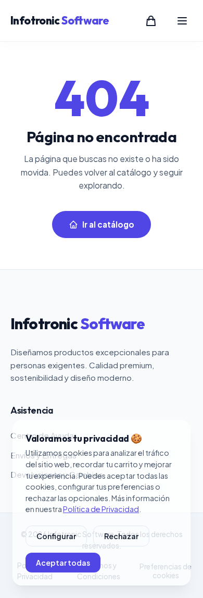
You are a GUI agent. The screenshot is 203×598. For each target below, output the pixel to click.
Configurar (56, 536)
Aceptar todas (63, 562)
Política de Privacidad (101, 509)
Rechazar (121, 536)
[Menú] (182, 20)
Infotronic (59, 20)
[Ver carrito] (151, 20)
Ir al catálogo (108, 224)
